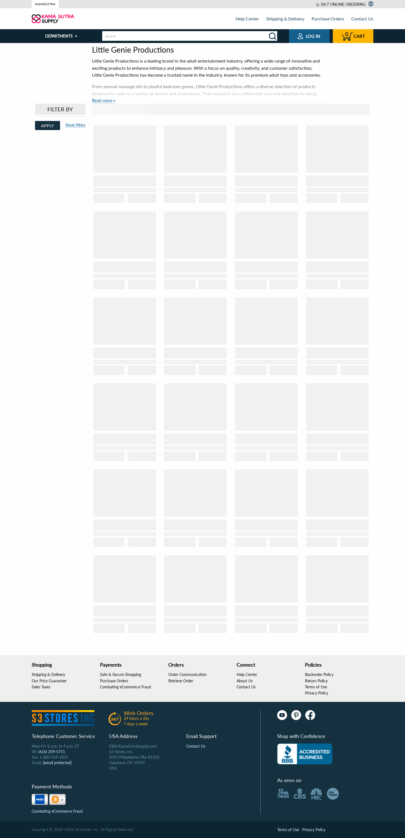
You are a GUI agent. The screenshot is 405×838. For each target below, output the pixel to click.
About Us (245, 680)
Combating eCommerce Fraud (125, 687)
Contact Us (362, 18)
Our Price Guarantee (49, 680)
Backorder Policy (319, 674)
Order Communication (187, 674)
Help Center (247, 18)
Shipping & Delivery (285, 18)
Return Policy (316, 680)
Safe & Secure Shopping (120, 674)
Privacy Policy (316, 693)
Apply (47, 125)
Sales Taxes (41, 687)
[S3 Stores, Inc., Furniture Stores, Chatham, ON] (304, 753)
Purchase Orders (328, 18)
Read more (102, 100)
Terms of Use (316, 687)
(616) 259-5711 (51, 751)
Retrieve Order (180, 680)
